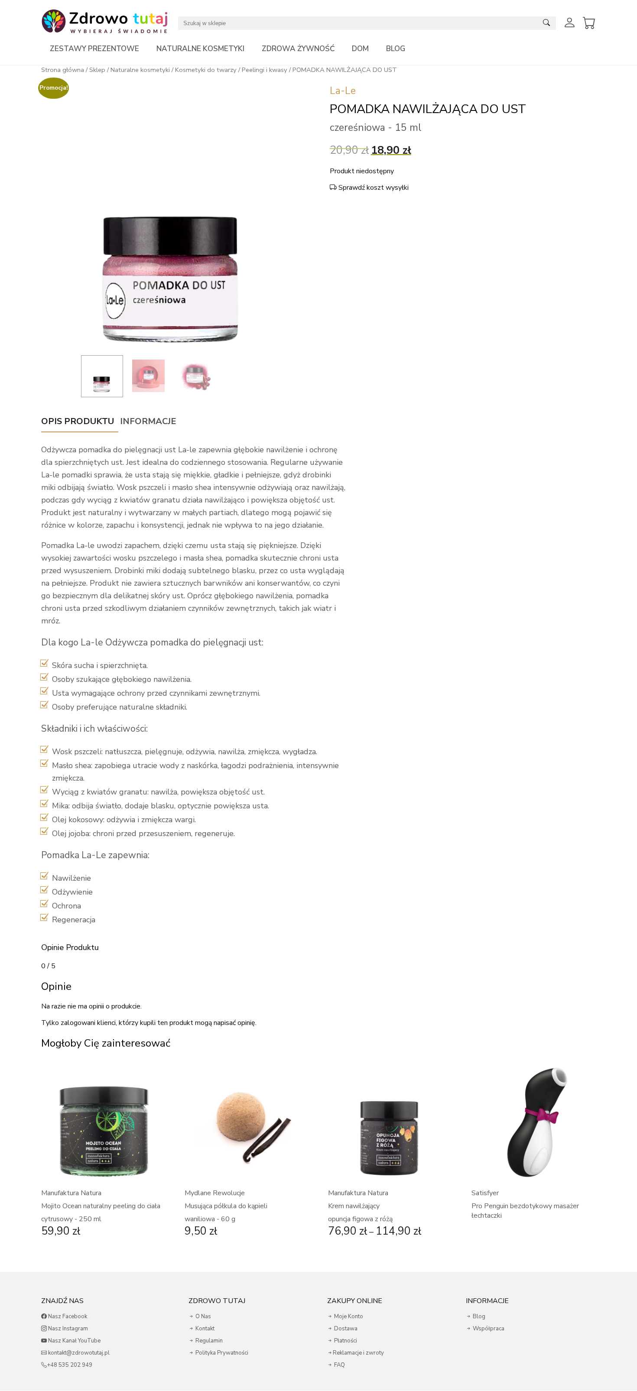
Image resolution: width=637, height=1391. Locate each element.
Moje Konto (348, 1316)
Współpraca (487, 1329)
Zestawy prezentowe (94, 49)
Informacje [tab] (148, 421)
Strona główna (62, 69)
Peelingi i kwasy (264, 69)
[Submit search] (546, 23)
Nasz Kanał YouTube (74, 1341)
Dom (360, 49)
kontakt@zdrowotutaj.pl (78, 1353)
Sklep (97, 69)
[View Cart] (589, 23)
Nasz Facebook (67, 1316)
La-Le (343, 90)
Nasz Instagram (67, 1329)
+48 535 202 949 (69, 1365)
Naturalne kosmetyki (200, 49)
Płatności (345, 1341)
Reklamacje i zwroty (358, 1353)
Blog (395, 49)
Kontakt (204, 1329)
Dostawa (345, 1329)
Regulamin (208, 1341)
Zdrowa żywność (298, 49)
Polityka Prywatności (221, 1353)
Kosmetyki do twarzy (206, 69)
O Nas (202, 1316)
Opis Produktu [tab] (77, 421)
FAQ (339, 1365)
